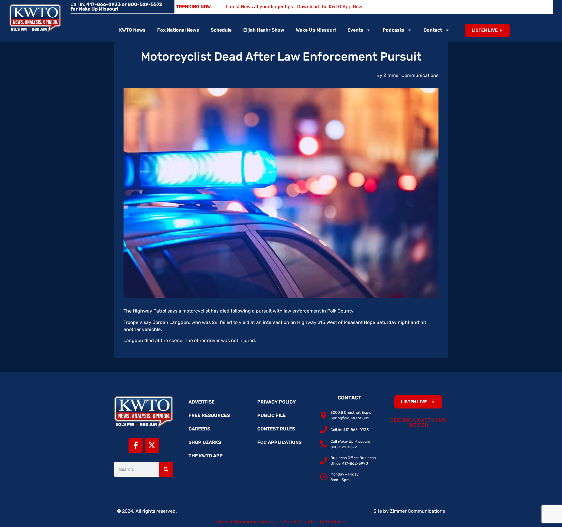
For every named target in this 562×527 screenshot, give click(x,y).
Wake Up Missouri (316, 30)
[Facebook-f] (135, 445)
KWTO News (132, 30)
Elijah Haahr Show (263, 30)
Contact (433, 30)
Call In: (116, 6)
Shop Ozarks (205, 442)
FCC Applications (279, 442)
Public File (271, 415)
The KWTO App (206, 456)
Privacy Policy (276, 402)
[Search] (166, 469)
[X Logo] (152, 445)
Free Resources (209, 415)
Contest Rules (276, 429)
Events (355, 30)
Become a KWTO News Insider (418, 422)
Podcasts (393, 30)
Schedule (221, 30)
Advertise (202, 402)
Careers (199, 429)
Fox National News (178, 30)
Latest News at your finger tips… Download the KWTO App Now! (295, 6)
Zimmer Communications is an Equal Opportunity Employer (281, 521)
